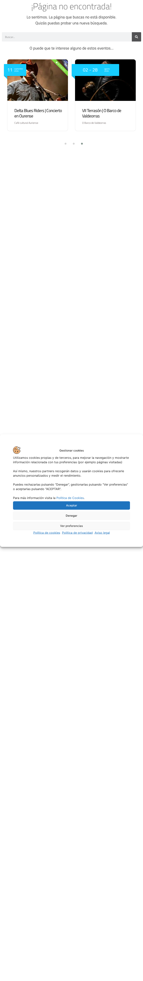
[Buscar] (136, 37)
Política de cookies (46, 532)
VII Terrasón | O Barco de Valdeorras (101, 113)
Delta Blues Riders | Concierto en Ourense (38, 113)
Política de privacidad (77, 532)
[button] (63, 143)
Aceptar (71, 505)
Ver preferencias (71, 526)
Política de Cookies (70, 498)
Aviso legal (102, 532)
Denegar (71, 515)
